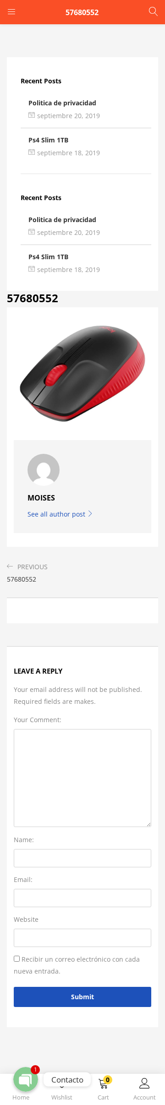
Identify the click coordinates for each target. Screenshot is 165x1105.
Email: (23, 879)
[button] (103, 1091)
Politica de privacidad (62, 102)
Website (26, 919)
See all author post (57, 514)
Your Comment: (37, 719)
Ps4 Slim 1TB (48, 140)
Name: (24, 839)
